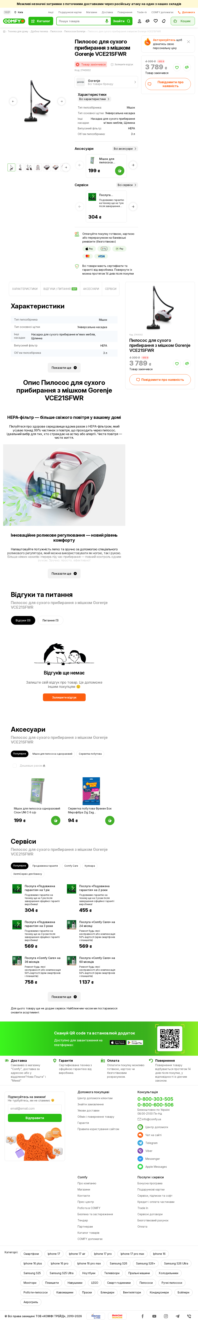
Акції (51, 12)
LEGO (94, 1282)
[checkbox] (26, 766)
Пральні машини (139, 1273)
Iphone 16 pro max (89, 1263)
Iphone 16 (159, 1253)
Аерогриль (31, 1302)
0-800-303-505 (155, 1099)
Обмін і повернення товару (96, 1116)
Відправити (35, 1118)
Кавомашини (64, 1292)
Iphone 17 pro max (132, 1253)
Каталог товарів (88, 1232)
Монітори (30, 1282)
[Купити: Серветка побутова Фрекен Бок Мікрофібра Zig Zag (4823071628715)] (109, 820)
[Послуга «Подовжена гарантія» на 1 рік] (92, 197)
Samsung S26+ (145, 1263)
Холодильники (168, 1273)
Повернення (125, 12)
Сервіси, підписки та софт (154, 1195)
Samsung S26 (118, 1263)
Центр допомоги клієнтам (95, 1098)
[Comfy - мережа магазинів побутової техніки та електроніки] (14, 21)
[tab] (24, 289)
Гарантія (83, 1122)
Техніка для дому (18, 31)
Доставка (107, 12)
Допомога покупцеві (93, 1092)
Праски (87, 1292)
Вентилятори (132, 1292)
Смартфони (31, 1253)
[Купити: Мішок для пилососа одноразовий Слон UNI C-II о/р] (55, 820)
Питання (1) (51, 620)
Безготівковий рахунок (152, 1220)
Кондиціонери (159, 1292)
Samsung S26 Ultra (176, 1263)
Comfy (82, 1177)
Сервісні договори (150, 1214)
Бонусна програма (149, 1183)
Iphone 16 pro (59, 1263)
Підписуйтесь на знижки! (27, 1097)
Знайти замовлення (91, 1104)
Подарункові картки (70, 12)
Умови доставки (88, 1110)
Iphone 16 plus (33, 1263)
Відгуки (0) (23, 620)
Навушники (75, 1282)
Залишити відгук (64, 697)
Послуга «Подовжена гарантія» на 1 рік (111, 195)
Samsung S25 (32, 1273)
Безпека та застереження (95, 1214)
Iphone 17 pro (103, 1253)
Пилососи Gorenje (74, 31)
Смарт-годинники (119, 1282)
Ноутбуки (88, 1273)
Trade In (142, 1208)
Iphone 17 (54, 1253)
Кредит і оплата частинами (155, 1201)
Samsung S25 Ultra (61, 1273)
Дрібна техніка (39, 31)
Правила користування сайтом (98, 1129)
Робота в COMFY (89, 1208)
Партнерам (85, 1226)
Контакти (84, 1195)
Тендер (83, 1220)
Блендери (107, 1292)
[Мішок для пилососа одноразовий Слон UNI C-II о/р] (92, 161)
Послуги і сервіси (150, 1177)
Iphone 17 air (77, 1253)
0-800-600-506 (155, 1105)
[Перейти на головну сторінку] (5, 31)
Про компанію (87, 1183)
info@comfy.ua (151, 1119)
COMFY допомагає (162, 12)
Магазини (91, 12)
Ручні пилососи (172, 1282)
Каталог (43, 21)
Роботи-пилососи (36, 1292)
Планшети (52, 1282)
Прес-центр (86, 1201)
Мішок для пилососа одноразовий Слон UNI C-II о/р (111, 160)
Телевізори (111, 1273)
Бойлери (183, 1292)
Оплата (142, 1226)
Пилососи (56, 31)
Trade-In (142, 12)
